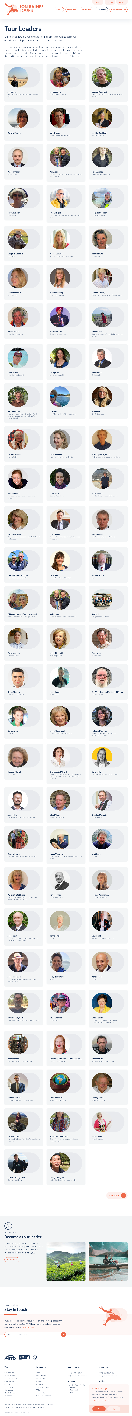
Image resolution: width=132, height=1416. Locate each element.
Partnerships (40, 1378)
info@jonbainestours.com (108, 1376)
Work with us (12, 1260)
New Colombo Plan (118, 9)
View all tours (9, 1373)
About (97, 2)
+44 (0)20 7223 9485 (106, 1373)
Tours (58, 9)
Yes (99, 1409)
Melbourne (74, 1367)
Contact (110, 2)
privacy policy (29, 1327)
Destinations (86, 9)
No (114, 1409)
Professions (72, 9)
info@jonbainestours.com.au (77, 1376)
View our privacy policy (101, 1400)
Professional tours (10, 1378)
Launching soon (9, 1375)
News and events (42, 1375)
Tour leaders (101, 9)
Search (122, 2)
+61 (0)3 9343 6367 (75, 1373)
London (103, 1367)
